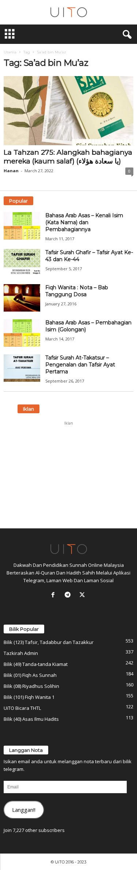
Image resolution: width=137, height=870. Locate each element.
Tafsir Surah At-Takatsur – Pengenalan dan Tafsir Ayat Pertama (80, 364)
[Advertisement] (68, 474)
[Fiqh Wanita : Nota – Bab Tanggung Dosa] (22, 298)
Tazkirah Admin (21, 653)
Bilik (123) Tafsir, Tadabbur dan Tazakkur (49, 642)
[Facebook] (54, 595)
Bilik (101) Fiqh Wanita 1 (29, 697)
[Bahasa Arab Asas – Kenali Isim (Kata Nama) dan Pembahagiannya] (22, 226)
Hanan (11, 170)
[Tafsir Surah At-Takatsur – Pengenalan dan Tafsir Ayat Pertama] (22, 368)
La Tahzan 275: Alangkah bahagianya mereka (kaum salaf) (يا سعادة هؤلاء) (68, 156)
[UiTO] (68, 12)
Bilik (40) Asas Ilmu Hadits (31, 719)
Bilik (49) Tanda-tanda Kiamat (36, 664)
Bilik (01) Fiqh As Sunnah (30, 675)
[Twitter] (83, 595)
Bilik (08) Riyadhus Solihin (31, 686)
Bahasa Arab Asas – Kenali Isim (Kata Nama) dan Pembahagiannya (84, 222)
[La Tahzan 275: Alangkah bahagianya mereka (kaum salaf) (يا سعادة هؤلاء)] (68, 110)
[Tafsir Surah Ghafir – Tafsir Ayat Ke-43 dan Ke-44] (22, 262)
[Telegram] (69, 595)
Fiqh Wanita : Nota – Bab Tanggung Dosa (76, 291)
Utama (10, 52)
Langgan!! (23, 809)
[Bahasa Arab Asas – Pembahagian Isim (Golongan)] (22, 333)
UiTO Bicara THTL (22, 708)
